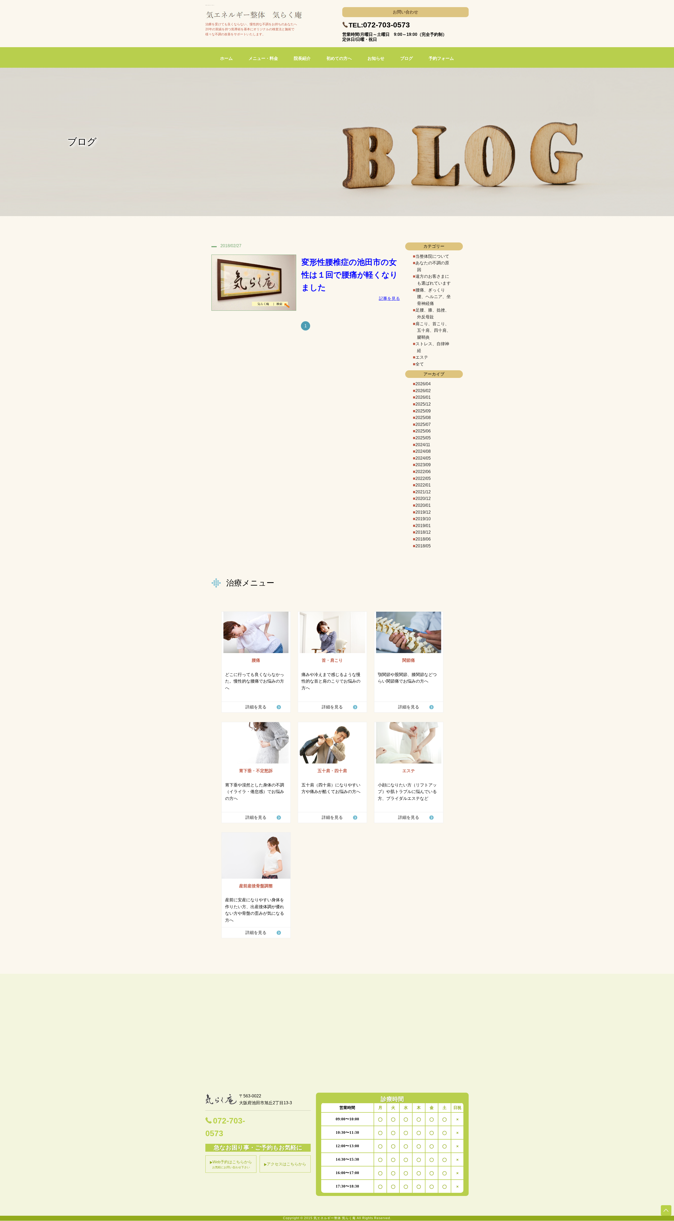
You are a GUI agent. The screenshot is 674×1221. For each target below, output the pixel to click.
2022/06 (423, 471)
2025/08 (423, 417)
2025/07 (423, 424)
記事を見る (389, 298)
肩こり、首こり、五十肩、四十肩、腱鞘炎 (433, 330)
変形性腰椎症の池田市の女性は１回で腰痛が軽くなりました (349, 275)
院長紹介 (302, 58)
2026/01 (423, 397)
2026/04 (423, 384)
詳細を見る (255, 707)
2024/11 (422, 444)
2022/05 (423, 478)
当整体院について (432, 256)
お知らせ (376, 58)
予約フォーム (441, 58)
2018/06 (423, 539)
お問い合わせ (405, 12)
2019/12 (423, 512)
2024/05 (423, 458)
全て (419, 364)
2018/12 (423, 532)
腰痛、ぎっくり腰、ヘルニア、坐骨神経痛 (433, 297)
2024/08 (423, 451)
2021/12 (423, 492)
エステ (421, 357)
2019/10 (423, 519)
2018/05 (423, 546)
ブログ (406, 58)
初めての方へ (339, 58)
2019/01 (423, 525)
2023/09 (423, 465)
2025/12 (423, 404)
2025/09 (423, 411)
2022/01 (423, 485)
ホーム (226, 58)
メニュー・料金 (263, 58)
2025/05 (423, 438)
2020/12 (423, 498)
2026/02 (423, 390)
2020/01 (423, 505)
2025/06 (423, 431)
